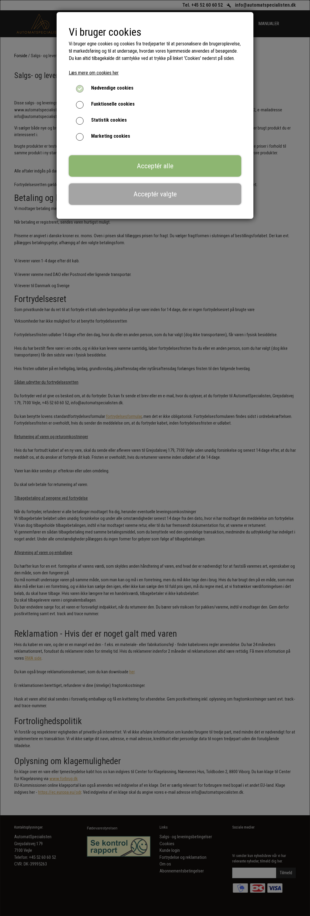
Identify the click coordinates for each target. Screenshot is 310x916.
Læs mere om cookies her (94, 73)
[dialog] (155, 458)
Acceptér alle (155, 166)
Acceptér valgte (155, 194)
